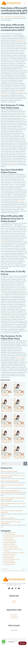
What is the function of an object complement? (11, 522)
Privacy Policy (14, 616)
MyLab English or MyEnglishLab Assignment (14, 552)
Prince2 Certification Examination (11, 559)
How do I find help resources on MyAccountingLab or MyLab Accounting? (13, 491)
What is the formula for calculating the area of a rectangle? (13, 498)
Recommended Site (20, 40)
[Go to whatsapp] (3, 641)
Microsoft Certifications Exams (11, 547)
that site (8, 317)
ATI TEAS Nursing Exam (9, 534)
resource (3, 241)
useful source (21, 201)
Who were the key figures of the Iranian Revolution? (13, 504)
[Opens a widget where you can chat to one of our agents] (22, 643)
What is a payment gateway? (10, 481)
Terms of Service (14, 618)
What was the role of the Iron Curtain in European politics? (13, 476)
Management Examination (10, 542)
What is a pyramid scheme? (9, 471)
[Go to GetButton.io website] (3, 644)
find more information (21, 357)
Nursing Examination (9, 557)
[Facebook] (9, 588)
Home (2, 16)
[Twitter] (12, 588)
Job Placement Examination (10, 541)
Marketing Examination (9, 544)
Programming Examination (10, 562)
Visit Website (13, 163)
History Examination (8, 539)
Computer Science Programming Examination (14, 536)
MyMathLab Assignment (9, 554)
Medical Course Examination (10, 546)
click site (23, 118)
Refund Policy (14, 614)
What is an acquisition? (8, 518)
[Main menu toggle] (25, 2)
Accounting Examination (9, 532)
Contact (14, 602)
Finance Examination (9, 537)
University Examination (9, 564)
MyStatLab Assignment (9, 556)
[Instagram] (15, 588)
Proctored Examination (9, 561)
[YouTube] (19, 588)
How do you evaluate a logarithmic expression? (11, 511)
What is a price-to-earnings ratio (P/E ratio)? (12, 486)
